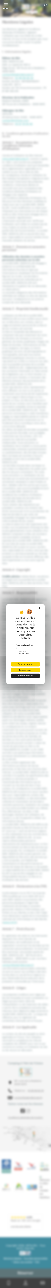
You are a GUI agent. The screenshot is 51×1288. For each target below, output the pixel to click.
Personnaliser (25, 675)
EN (46, 5)
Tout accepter (25, 664)
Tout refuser (25, 670)
